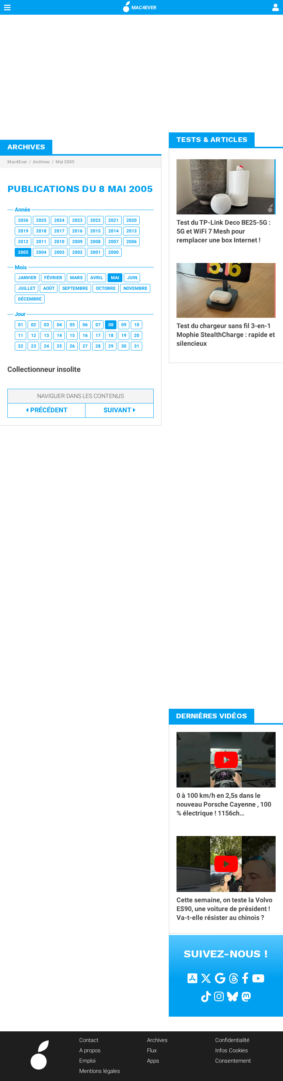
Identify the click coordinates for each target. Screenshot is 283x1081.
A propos (90, 1050)
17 (98, 335)
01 (20, 324)
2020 (131, 220)
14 (59, 335)
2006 (131, 241)
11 (20, 335)
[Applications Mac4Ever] (192, 977)
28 (98, 346)
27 (85, 346)
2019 (23, 231)
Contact (88, 1040)
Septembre (75, 288)
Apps (153, 1060)
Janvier (27, 277)
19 (123, 335)
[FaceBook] (245, 977)
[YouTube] (258, 977)
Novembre (135, 288)
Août (49, 288)
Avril (96, 277)
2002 (77, 252)
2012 (23, 241)
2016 (77, 231)
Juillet (26, 288)
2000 (113, 252)
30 (123, 346)
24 (46, 346)
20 (136, 335)
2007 (113, 241)
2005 (23, 252)
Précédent (48, 410)
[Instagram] (219, 996)
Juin (132, 277)
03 (46, 324)
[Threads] (233, 977)
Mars (76, 277)
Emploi (87, 1060)
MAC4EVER (144, 7)
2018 (41, 231)
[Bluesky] (232, 996)
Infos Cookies (231, 1050)
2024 (59, 220)
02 (33, 324)
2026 (23, 220)
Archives (41, 161)
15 (72, 335)
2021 (113, 220)
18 (110, 335)
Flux (152, 1050)
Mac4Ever (17, 161)
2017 (59, 231)
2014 (113, 231)
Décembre (30, 299)
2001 (95, 252)
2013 (131, 231)
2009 (77, 241)
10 (136, 324)
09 (123, 324)
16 (85, 335)
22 (20, 346)
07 (98, 324)
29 (110, 346)
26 (72, 346)
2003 (59, 252)
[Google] (220, 977)
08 (110, 324)
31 (136, 346)
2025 (41, 220)
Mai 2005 (65, 161)
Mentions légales (99, 1071)
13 (46, 335)
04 (59, 324)
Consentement (233, 1060)
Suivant (117, 410)
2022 (95, 220)
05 (72, 324)
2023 (77, 220)
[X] (206, 977)
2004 (41, 252)
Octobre (106, 288)
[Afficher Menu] (7, 7)
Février (53, 277)
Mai (115, 277)
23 (33, 346)
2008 (95, 241)
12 (33, 335)
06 (85, 324)
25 (59, 346)
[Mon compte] (275, 8)
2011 (41, 241)
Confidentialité (232, 1040)
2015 (95, 231)
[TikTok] (206, 996)
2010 (59, 241)
